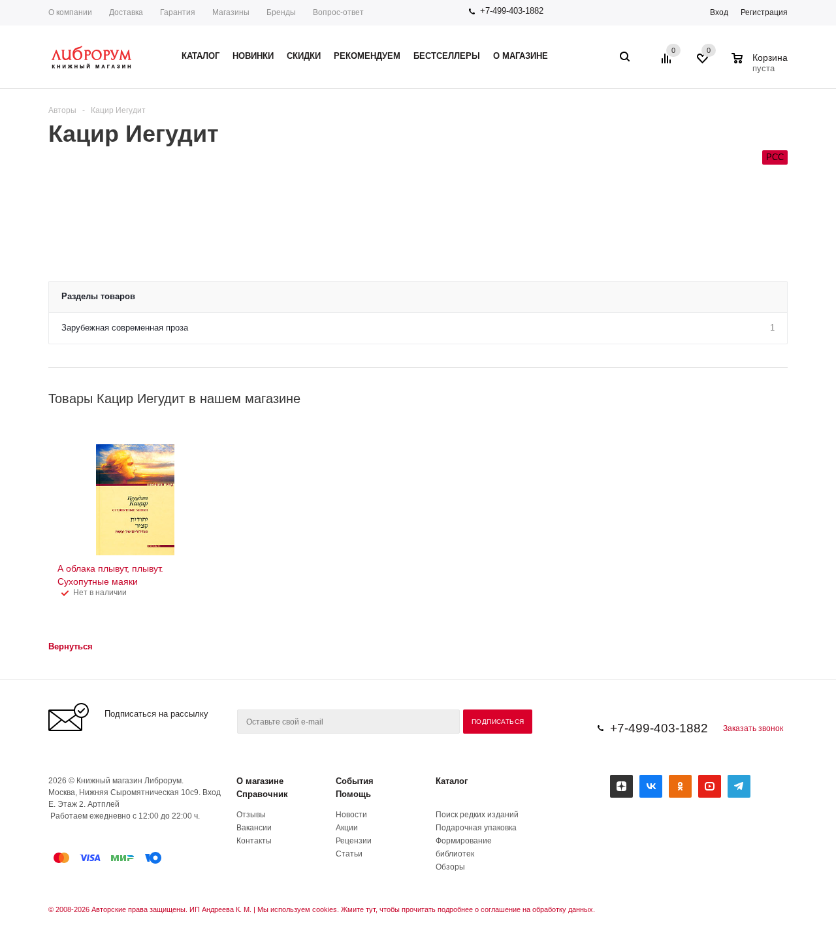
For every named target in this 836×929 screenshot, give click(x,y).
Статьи (349, 853)
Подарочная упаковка (476, 827)
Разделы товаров (98, 296)
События (355, 781)
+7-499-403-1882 (511, 11)
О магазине (259, 781)
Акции (347, 827)
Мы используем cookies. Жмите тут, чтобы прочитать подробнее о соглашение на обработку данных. (426, 909)
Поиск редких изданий (477, 814)
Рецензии (354, 840)
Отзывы (251, 814)
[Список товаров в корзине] (761, 67)
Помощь (353, 794)
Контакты (254, 840)
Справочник (262, 794)
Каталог (452, 781)
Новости (351, 814)
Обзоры (450, 867)
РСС (775, 157)
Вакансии (254, 827)
